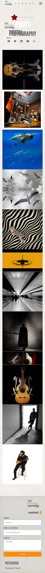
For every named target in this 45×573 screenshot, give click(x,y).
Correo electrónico (11, 528)
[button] (41, 3)
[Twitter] (22, 3)
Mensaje (7, 538)
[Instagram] (19, 3)
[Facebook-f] (15, 3)
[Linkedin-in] (26, 3)
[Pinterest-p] (33, 3)
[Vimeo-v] (29, 3)
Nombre (6, 518)
